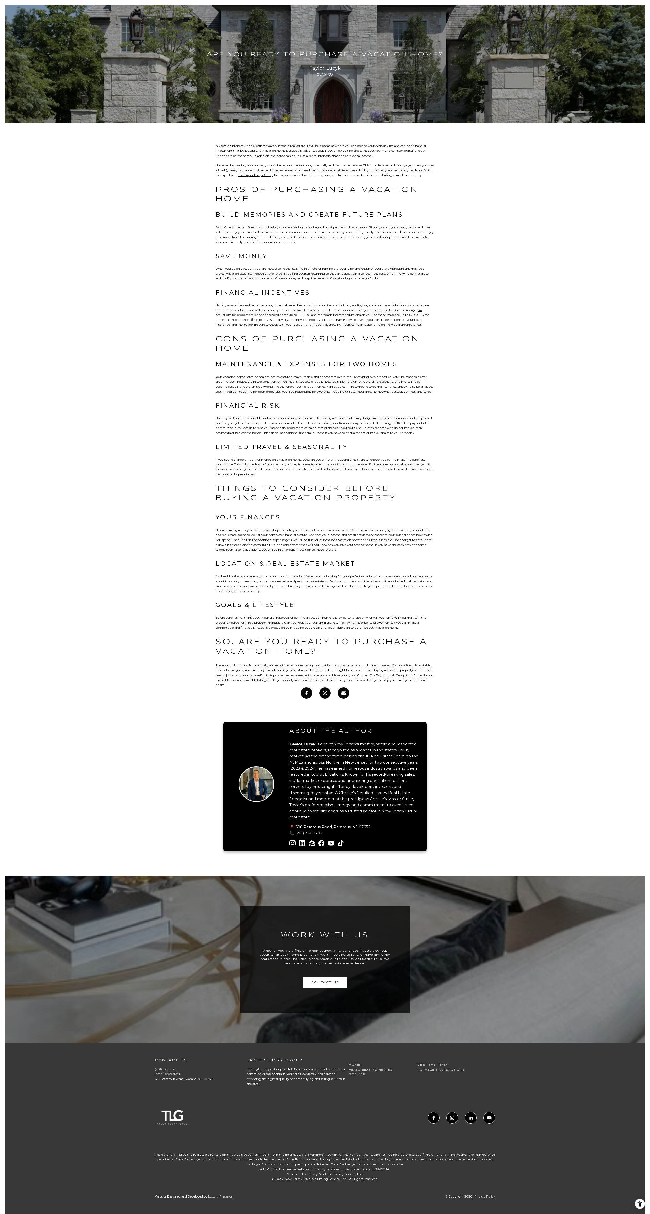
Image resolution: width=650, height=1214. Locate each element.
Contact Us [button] (325, 982)
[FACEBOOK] (434, 1118)
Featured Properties (371, 1069)
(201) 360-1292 (308, 833)
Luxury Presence (220, 1196)
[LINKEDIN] (471, 1118)
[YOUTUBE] (489, 1118)
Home (354, 1064)
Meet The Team (432, 1064)
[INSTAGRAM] (452, 1118)
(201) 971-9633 (165, 1069)
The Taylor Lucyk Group (255, 175)
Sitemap (357, 1074)
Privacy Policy (484, 1196)
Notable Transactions (441, 1069)
